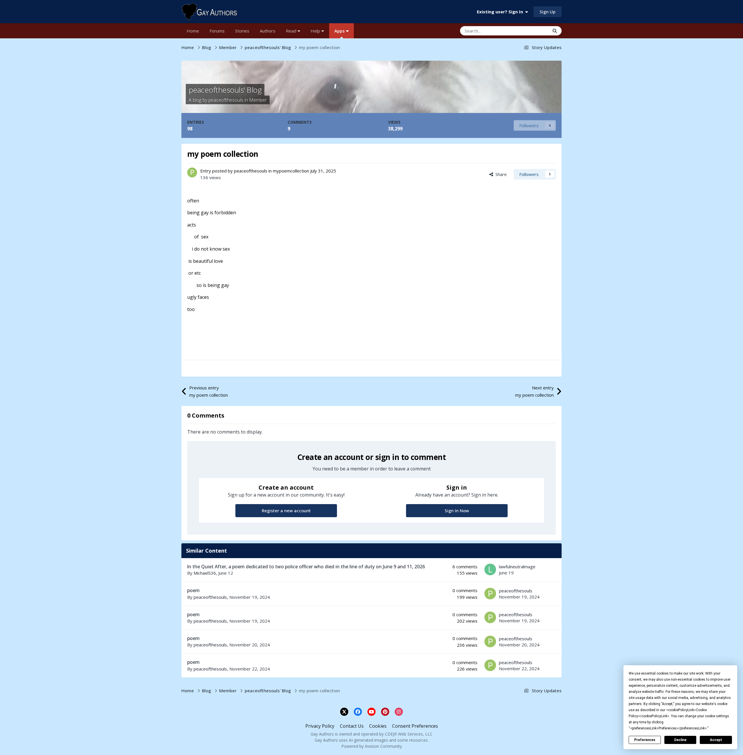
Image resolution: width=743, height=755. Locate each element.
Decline (680, 740)
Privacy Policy (319, 726)
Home (193, 31)
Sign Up (548, 12)
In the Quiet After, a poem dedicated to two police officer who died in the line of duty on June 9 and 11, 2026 (306, 566)
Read (291, 31)
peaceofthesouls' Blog (225, 90)
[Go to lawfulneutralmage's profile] (490, 569)
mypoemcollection (291, 171)
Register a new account (286, 510)
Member (258, 100)
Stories (242, 31)
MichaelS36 (205, 573)
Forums (217, 31)
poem (193, 590)
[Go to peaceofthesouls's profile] (192, 172)
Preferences (644, 740)
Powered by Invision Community (371, 746)
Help (316, 31)
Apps (340, 31)
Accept (716, 740)
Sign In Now (457, 510)
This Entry (532, 30)
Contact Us (352, 726)
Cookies (378, 726)
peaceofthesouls (225, 100)
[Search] (555, 30)
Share (500, 174)
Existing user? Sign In (501, 12)
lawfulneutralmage (517, 566)
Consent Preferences (415, 726)
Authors (267, 31)
